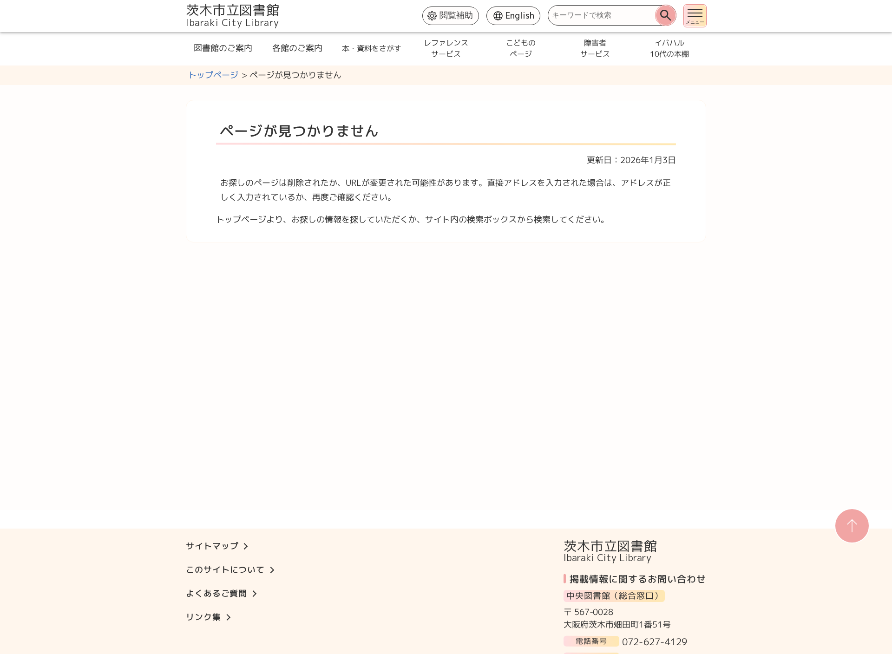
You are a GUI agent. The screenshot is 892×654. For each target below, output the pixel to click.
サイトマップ (212, 546)
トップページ (213, 75)
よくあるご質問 (216, 593)
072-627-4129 (654, 640)
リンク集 (203, 617)
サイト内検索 (187, 5)
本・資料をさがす (371, 48)
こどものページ (520, 48)
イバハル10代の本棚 (669, 48)
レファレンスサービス (446, 48)
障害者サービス (595, 48)
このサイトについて (225, 570)
